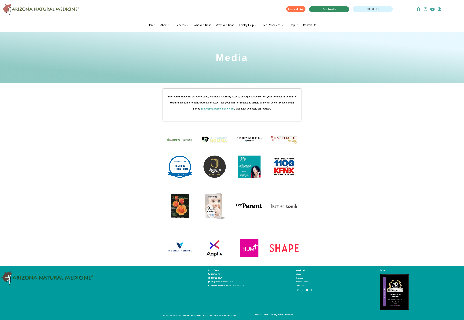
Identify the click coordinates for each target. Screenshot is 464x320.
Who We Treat (202, 25)
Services (180, 25)
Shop (292, 25)
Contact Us (309, 25)
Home (151, 25)
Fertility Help (246, 25)
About (163, 25)
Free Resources (271, 25)
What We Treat (225, 25)
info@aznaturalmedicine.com (217, 108)
